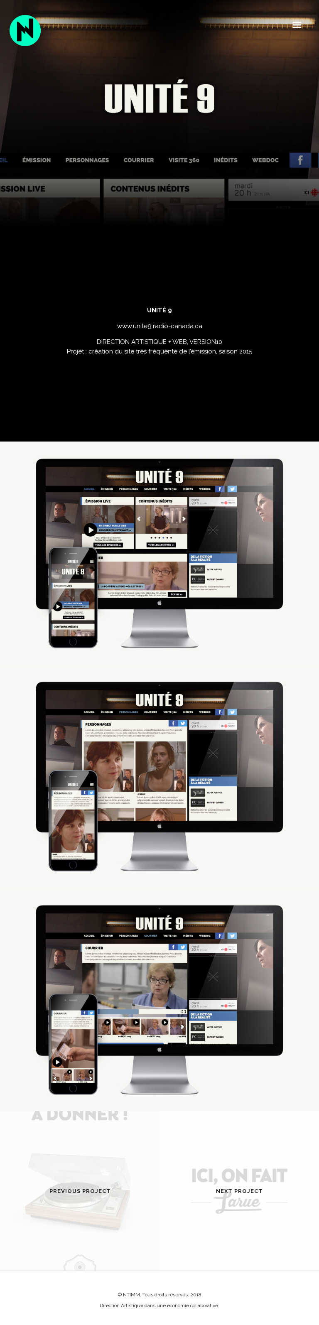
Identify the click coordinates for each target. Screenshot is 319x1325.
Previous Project (80, 1191)
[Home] (25, 30)
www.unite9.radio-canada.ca (159, 326)
